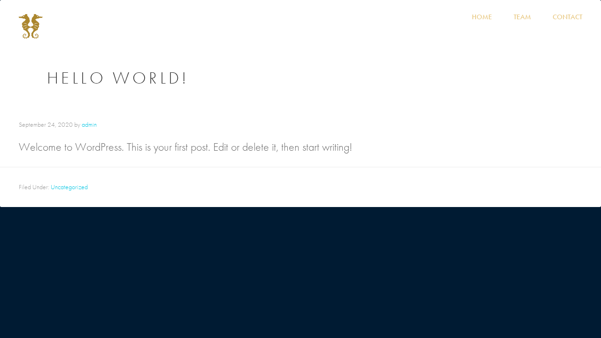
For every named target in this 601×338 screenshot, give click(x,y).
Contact (567, 17)
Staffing (177, 315)
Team (522, 17)
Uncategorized (69, 187)
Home (482, 17)
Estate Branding (300, 327)
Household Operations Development (375, 315)
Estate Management (106, 315)
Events (223, 315)
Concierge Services (496, 315)
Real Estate (272, 315)
